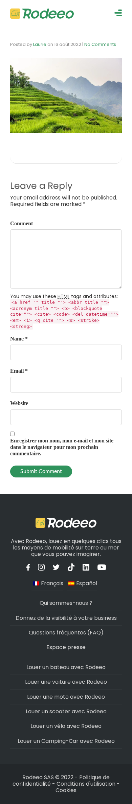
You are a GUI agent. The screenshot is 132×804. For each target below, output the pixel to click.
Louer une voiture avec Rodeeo (66, 682)
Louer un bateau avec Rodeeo (66, 667)
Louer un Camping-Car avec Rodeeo (66, 741)
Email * (19, 371)
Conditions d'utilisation (86, 784)
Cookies (66, 790)
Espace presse (66, 647)
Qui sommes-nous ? (66, 603)
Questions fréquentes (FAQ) (66, 632)
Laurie (39, 44)
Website (19, 403)
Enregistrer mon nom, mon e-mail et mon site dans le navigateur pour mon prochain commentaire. (61, 447)
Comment (21, 223)
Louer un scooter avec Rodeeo (66, 711)
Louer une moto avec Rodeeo (66, 697)
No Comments (100, 44)
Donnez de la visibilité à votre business (66, 618)
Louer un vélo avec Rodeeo (66, 726)
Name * (19, 339)
